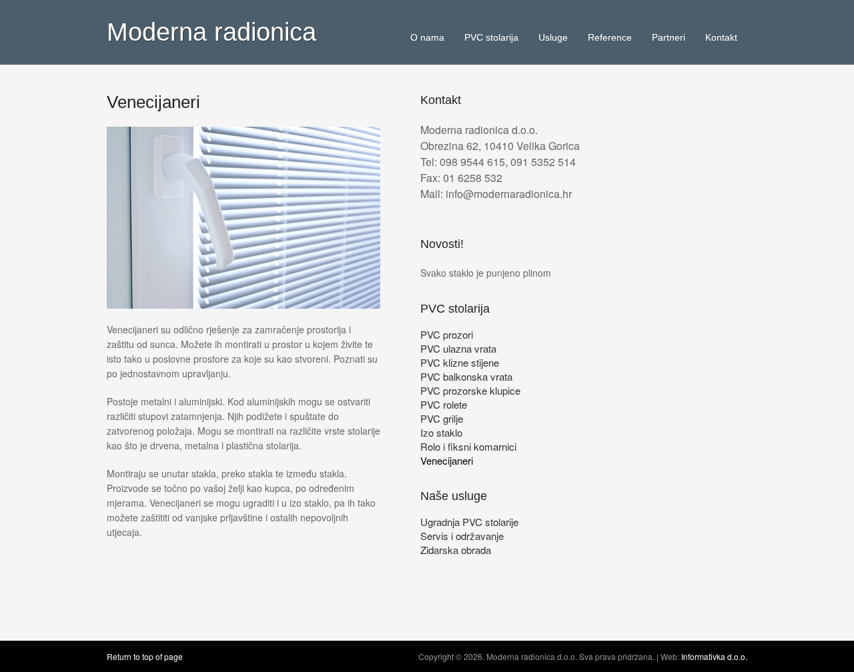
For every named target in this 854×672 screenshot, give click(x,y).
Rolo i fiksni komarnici (468, 446)
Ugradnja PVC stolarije (469, 522)
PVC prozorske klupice (470, 390)
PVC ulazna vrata (458, 348)
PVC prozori (446, 334)
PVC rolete (443, 404)
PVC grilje (441, 418)
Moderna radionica (211, 32)
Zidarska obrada (455, 550)
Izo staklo (441, 432)
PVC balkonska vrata (466, 376)
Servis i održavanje (462, 536)
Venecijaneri (446, 460)
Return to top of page (145, 656)
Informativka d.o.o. (714, 656)
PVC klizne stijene (459, 362)
